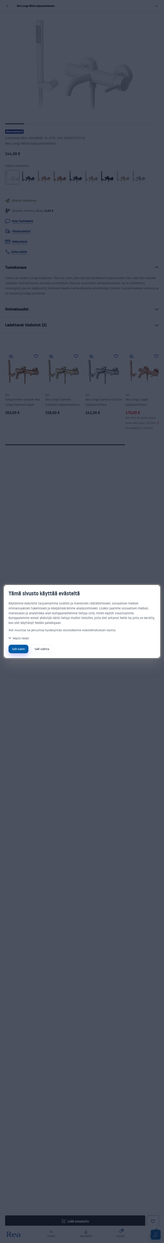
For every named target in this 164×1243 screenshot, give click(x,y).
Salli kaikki (18, 649)
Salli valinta (42, 649)
